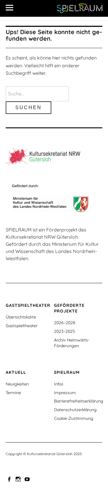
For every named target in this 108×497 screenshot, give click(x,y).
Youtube (27, 478)
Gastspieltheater (22, 325)
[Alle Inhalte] (12, 7)
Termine (13, 392)
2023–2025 (64, 331)
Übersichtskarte (21, 317)
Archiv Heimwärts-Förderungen (71, 342)
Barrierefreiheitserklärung (78, 401)
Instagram (18, 478)
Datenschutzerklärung (75, 409)
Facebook (9, 478)
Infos (58, 384)
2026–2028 (64, 322)
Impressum (65, 392)
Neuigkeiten (17, 384)
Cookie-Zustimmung (73, 418)
